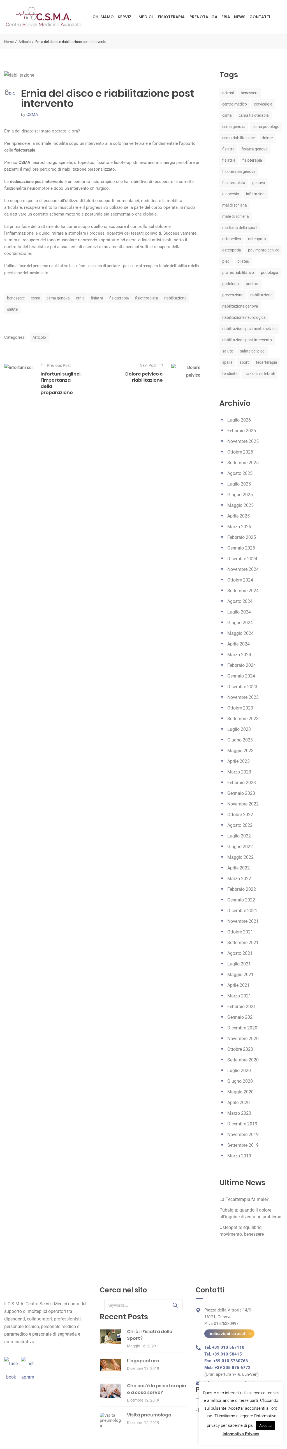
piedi (226, 261)
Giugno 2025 (240, 494)
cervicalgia (263, 104)
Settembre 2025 (243, 462)
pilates (243, 261)
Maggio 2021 (240, 974)
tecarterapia (266, 362)
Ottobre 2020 (240, 1049)
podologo (230, 283)
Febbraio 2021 (241, 1006)
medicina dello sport (239, 227)
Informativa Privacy (241, 1433)
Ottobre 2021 (240, 932)
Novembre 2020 (243, 1038)
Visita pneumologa (149, 1415)
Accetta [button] (265, 1425)
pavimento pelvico (263, 250)
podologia (269, 272)
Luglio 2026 (239, 420)
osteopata (257, 239)
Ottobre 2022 (240, 814)
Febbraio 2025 (241, 537)
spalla (227, 362)
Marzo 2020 (239, 1113)
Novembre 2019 (243, 1134)
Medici (145, 17)
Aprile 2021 (238, 985)
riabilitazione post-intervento (247, 340)
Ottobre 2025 (240, 452)
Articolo (24, 42)
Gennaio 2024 (241, 676)
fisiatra (97, 298)
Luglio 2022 (239, 836)
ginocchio (230, 194)
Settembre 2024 (243, 590)
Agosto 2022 (240, 825)
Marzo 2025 (239, 526)
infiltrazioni (255, 194)
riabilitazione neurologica (244, 317)
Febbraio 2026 (241, 430)
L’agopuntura (143, 1361)
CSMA (32, 114)
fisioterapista (146, 298)
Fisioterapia (171, 17)
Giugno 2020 (240, 1081)
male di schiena (235, 216)
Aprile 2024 (238, 644)
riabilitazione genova (240, 306)
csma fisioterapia (254, 115)
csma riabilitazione (238, 138)
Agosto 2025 (240, 473)
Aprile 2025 (238, 516)
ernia (80, 298)
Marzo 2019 (239, 1156)
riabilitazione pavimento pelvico (249, 328)
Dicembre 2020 (242, 1028)
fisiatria (228, 160)
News (240, 17)
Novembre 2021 (243, 921)
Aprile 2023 (238, 761)
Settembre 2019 (243, 1145)
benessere (16, 298)
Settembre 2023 (243, 718)
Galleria (220, 17)
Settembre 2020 (243, 1060)
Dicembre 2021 (242, 910)
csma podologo (266, 126)
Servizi (125, 17)
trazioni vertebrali (259, 373)
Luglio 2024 (239, 612)
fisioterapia (119, 298)
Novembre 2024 (243, 569)
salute (12, 309)
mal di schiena (234, 205)
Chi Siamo (103, 17)
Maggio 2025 (240, 505)
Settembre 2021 (243, 942)
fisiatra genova (255, 149)
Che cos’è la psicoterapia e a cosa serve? (156, 1389)
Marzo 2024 (239, 654)
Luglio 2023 (239, 729)
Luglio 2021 (239, 964)
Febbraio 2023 (241, 782)
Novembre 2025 (243, 441)
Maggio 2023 (240, 750)
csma (35, 298)
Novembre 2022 (243, 804)
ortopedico (231, 239)
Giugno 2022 (240, 846)
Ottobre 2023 (240, 708)
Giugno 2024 (240, 622)
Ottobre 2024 (240, 580)
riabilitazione (175, 298)
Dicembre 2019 (242, 1124)
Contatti (259, 17)
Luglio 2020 (239, 1070)
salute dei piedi (252, 351)
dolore (267, 138)
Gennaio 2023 (241, 793)
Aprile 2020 (238, 1102)
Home (9, 42)
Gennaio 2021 (241, 1017)
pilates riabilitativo (238, 272)
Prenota (198, 17)
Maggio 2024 (240, 633)
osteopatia (231, 250)
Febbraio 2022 (241, 889)
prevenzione (232, 295)
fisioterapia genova (239, 171)
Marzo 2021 (239, 996)
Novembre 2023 (243, 697)
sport (244, 362)
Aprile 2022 (238, 868)
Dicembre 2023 (242, 686)
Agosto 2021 (240, 953)
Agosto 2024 (240, 601)
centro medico (234, 104)
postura (253, 283)
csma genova (58, 298)
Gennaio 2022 (241, 900)
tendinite (229, 373)
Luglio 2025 (239, 484)
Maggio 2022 (240, 857)
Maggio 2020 (240, 1092)
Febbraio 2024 (241, 665)
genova (258, 182)
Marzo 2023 (239, 772)
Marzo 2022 (239, 878)
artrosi (228, 93)
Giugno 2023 (240, 740)
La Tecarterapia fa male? (244, 1199)
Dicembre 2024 (242, 558)
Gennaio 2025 (241, 548)
